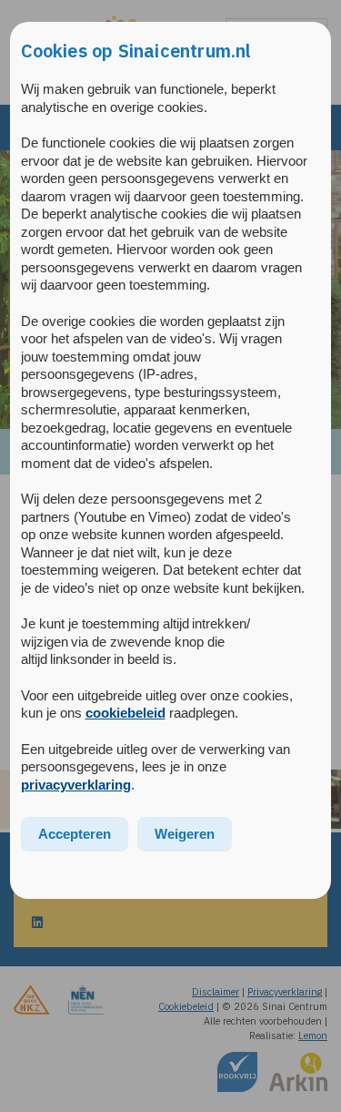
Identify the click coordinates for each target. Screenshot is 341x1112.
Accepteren (74, 834)
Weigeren (185, 834)
